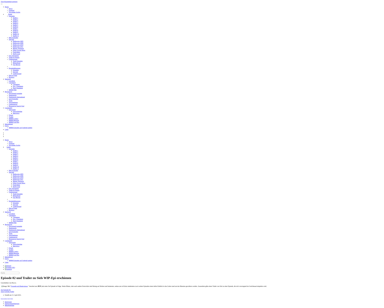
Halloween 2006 (18, 43)
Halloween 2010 (18, 45)
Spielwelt (8, 79)
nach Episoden (13, 99)
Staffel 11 (16, 36)
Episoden (12, 16)
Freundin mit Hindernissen (19, 286)
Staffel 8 (15, 30)
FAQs (7, 126)
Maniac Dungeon (18, 48)
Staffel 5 (15, 25)
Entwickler (12, 110)
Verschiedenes (13, 102)
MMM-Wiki (12, 90)
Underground (13, 59)
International (9, 124)
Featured (11, 10)
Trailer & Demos (14, 57)
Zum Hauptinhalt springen (9, 2)
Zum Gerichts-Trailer (7, 291)
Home (7, 7)
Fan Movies (16, 65)
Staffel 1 (15, 18)
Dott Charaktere (18, 88)
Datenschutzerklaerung (12, 303)
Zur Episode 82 (6, 290)
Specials (11, 39)
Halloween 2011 (18, 47)
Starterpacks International (17, 97)
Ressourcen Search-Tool (16, 106)
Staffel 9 (15, 32)
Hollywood (16, 54)
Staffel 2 (15, 20)
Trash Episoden (18, 61)
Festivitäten (16, 52)
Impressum (8, 302)
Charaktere (12, 83)
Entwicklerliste (17, 111)
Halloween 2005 (18, 41)
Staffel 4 (15, 23)
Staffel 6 (15, 27)
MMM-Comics (13, 119)
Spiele (10, 14)
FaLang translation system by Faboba (7, 298)
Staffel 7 (15, 29)
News (10, 9)
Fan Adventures (14, 56)
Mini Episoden (13, 38)
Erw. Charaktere (18, 86)
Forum (11, 115)
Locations (12, 81)
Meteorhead (16, 63)
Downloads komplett (15, 93)
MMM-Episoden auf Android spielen (20, 128)
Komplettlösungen (14, 68)
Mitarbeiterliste (9, 305)
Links (6, 129)
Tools (10, 101)
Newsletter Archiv (14, 12)
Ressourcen (8, 92)
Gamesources (13, 104)
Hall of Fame (13, 75)
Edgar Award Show (19, 50)
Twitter (11, 117)
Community (8, 108)
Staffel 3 (15, 21)
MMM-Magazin (14, 120)
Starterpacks (12, 95)
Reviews (11, 77)
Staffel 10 (16, 34)
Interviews (16, 113)
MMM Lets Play (14, 122)
